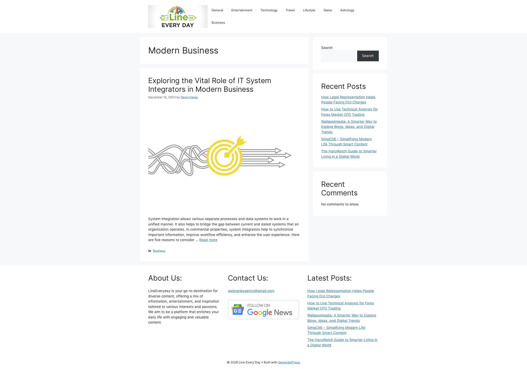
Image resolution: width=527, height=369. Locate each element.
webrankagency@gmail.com (251, 291)
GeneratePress (289, 362)
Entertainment (241, 10)
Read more (208, 240)
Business (218, 22)
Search (327, 48)
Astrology (347, 10)
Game (328, 10)
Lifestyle (309, 10)
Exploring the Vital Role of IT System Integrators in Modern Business (209, 84)
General (217, 10)
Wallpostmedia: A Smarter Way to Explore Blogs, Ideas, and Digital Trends (349, 127)
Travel (290, 10)
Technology (268, 10)
